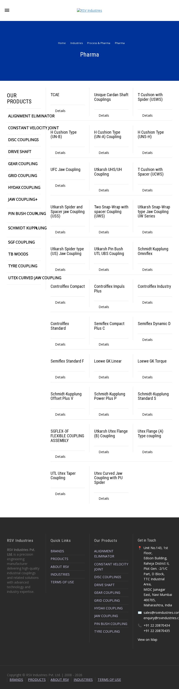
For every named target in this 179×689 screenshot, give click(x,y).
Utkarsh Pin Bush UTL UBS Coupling (109, 251)
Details (60, 111)
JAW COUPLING (21, 199)
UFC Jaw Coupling (65, 169)
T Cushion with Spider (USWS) (150, 97)
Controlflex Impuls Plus (109, 288)
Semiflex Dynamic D (154, 323)
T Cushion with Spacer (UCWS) (151, 171)
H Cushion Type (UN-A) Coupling (107, 134)
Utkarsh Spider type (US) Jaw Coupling (67, 251)
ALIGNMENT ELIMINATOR (31, 116)
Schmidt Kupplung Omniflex (153, 251)
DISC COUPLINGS (23, 139)
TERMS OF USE (62, 582)
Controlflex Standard (60, 326)
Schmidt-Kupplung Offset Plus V (66, 396)
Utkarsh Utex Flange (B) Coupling (111, 433)
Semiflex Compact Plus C (109, 326)
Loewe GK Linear (108, 361)
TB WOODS (18, 254)
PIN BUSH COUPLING (24, 213)
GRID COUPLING (22, 175)
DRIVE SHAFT (19, 151)
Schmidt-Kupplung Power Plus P (109, 396)
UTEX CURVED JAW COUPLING (34, 277)
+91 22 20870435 (157, 630)
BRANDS (57, 551)
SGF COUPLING (21, 242)
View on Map (147, 639)
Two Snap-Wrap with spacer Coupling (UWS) (111, 211)
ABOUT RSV (60, 566)
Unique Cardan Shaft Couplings (111, 97)
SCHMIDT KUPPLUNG (24, 228)
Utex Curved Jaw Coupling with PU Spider (108, 478)
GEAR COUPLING (23, 163)
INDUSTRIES (60, 574)
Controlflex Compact (68, 286)
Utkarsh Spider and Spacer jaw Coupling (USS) (68, 211)
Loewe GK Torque (152, 361)
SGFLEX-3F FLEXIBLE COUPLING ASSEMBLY (67, 436)
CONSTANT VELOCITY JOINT (33, 127)
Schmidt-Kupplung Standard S (153, 396)
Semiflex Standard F (67, 361)
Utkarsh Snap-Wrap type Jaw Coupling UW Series (154, 211)
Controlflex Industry (154, 286)
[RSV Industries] (89, 10)
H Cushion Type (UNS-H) (151, 134)
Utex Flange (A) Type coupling (150, 433)
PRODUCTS (59, 559)
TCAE (55, 94)
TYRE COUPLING (22, 265)
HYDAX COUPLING (24, 187)
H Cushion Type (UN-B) (64, 134)
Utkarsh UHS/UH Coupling (108, 171)
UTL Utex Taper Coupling (63, 475)
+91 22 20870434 (157, 625)
